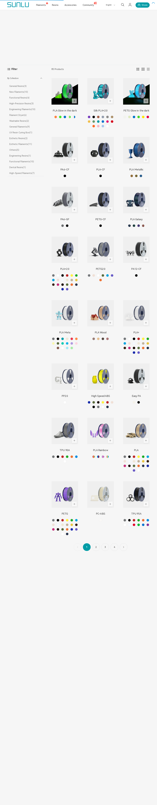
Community (88, 5)
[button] (25, 78)
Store (144, 5)
